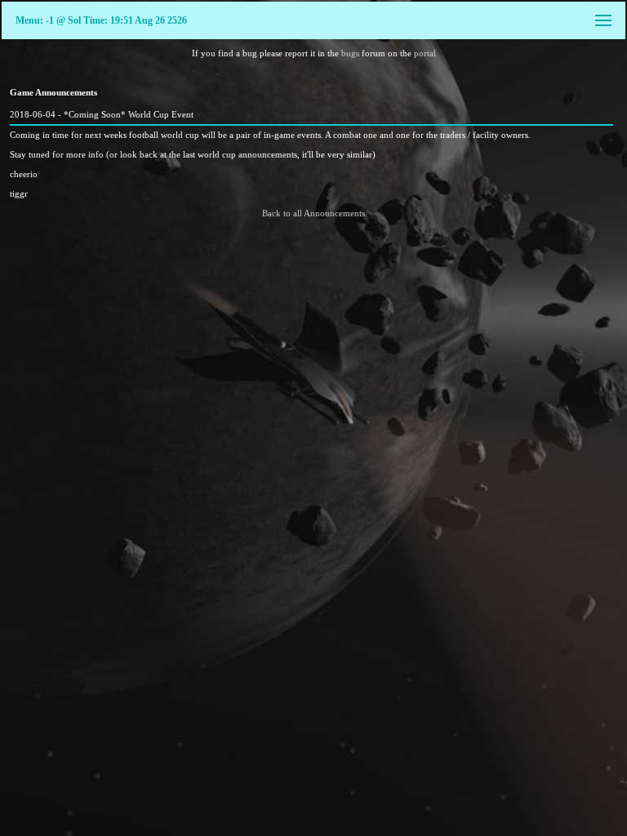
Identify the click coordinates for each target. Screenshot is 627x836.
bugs (350, 53)
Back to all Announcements (313, 213)
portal (425, 53)
